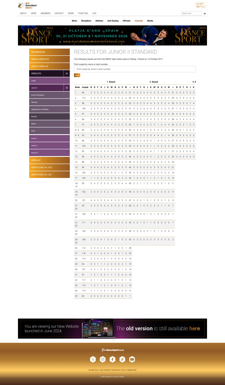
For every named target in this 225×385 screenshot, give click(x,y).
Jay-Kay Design (118, 376)
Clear (77, 75)
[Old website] (112, 329)
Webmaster (131, 370)
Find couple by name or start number (91, 64)
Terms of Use (109, 370)
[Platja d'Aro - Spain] (112, 35)
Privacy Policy (121, 370)
